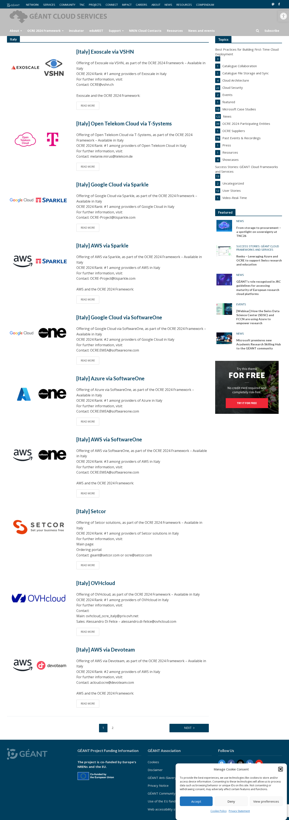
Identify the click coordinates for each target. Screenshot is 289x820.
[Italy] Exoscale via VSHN (105, 52)
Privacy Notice (158, 785)
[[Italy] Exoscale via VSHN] (38, 67)
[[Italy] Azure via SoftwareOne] (38, 394)
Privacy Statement (239, 811)
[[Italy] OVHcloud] (38, 598)
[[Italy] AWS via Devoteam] (38, 665)
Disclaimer (155, 770)
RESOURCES (184, 5)
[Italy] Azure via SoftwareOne (110, 378)
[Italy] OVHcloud (95, 583)
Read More (88, 105)
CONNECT (112, 5)
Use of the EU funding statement (172, 801)
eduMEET (96, 31)
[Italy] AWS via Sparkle (102, 245)
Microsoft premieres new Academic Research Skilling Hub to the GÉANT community (258, 344)
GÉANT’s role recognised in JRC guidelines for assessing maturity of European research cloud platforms (258, 287)
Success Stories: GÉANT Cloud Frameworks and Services (257, 248)
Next (188, 728)
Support (115, 31)
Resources (175, 31)
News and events (201, 31)
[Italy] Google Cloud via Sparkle (112, 184)
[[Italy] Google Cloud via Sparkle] (38, 200)
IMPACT (127, 5)
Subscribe (271, 31)
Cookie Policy (219, 811)
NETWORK (32, 5)
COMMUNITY (67, 5)
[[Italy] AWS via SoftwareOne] (38, 455)
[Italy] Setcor (91, 511)
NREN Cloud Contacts (145, 31)
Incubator (76, 31)
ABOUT (155, 5)
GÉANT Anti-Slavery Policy (167, 778)
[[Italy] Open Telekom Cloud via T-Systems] (38, 139)
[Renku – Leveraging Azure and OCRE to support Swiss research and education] (224, 251)
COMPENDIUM (205, 5)
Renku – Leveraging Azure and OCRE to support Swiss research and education (259, 260)
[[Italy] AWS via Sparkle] (38, 261)
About (14, 31)
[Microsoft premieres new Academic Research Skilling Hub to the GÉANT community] (224, 338)
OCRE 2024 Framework (44, 31)
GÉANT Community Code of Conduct (174, 793)
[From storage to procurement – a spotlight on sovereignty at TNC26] (224, 225)
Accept (196, 801)
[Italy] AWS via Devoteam (105, 649)
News (240, 221)
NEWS (168, 5)
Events (241, 304)
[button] (283, 16)
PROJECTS (95, 5)
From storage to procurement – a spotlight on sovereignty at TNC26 (258, 232)
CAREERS (141, 5)
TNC (82, 5)
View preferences (266, 801)
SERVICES (49, 5)
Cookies (153, 762)
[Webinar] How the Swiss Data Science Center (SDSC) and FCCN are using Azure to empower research (257, 317)
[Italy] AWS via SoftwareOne (109, 439)
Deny (231, 801)
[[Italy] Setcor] (38, 526)
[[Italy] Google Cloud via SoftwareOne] (38, 333)
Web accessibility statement (168, 809)
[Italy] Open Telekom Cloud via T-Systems (124, 123)
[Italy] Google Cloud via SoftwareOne (119, 317)
